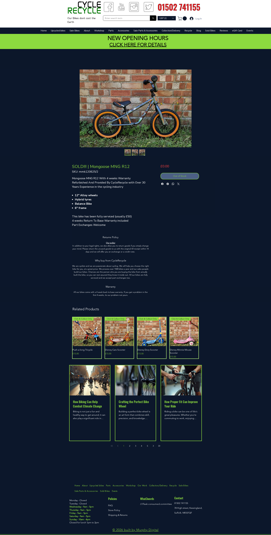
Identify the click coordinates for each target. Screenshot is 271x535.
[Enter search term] (153, 18)
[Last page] (159, 445)
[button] (167, 18)
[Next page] (153, 445)
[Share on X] (178, 184)
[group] (135, 338)
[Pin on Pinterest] (167, 184)
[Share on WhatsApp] (173, 184)
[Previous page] (117, 445)
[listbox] (167, 18)
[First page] (111, 445)
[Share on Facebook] (162, 184)
